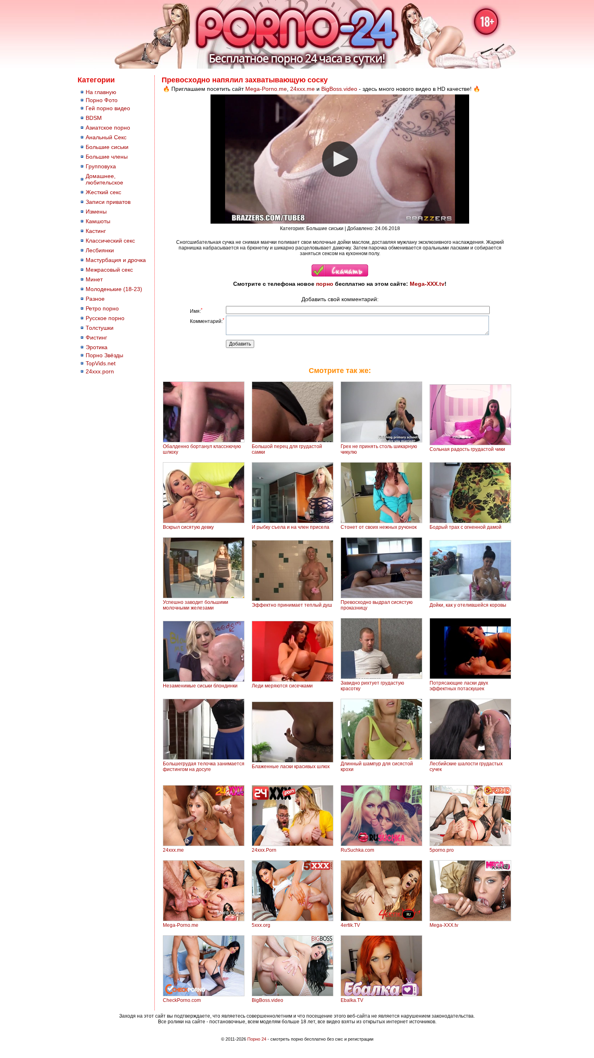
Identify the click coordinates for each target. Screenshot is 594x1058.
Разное (95, 298)
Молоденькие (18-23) (114, 289)
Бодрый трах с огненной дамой (465, 527)
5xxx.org (261, 925)
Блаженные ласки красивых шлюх (291, 766)
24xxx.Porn (264, 850)
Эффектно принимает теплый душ (292, 605)
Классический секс (110, 240)
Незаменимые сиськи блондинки (200, 686)
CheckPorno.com (182, 1000)
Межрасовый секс (109, 269)
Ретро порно (102, 308)
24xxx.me (302, 89)
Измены (96, 211)
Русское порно (105, 318)
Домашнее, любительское (104, 179)
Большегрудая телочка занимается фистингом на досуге (203, 766)
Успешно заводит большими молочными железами (195, 605)
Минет (94, 279)
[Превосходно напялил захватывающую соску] (340, 275)
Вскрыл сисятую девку (188, 527)
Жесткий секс (103, 192)
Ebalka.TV (352, 1000)
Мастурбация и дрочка (116, 260)
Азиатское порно (108, 127)
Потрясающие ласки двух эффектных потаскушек (459, 685)
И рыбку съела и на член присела (290, 527)
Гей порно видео (108, 108)
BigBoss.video (339, 89)
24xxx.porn (100, 371)
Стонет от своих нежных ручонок (379, 527)
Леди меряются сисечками (282, 686)
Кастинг (96, 231)
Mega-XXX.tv (427, 284)
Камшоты (98, 221)
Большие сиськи (107, 147)
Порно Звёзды (104, 355)
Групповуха (101, 166)
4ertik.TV (350, 925)
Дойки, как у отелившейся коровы (468, 605)
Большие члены (107, 156)
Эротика (96, 347)
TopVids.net (101, 363)
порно (324, 284)
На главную (101, 92)
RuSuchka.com (357, 850)
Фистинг (96, 337)
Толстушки (100, 328)
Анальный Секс (106, 137)
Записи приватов (108, 202)
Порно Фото (102, 100)
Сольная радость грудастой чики (467, 449)
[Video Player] (340, 159)
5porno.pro (442, 850)
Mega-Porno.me (266, 89)
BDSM (94, 118)
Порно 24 (256, 1039)
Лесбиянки (100, 250)
